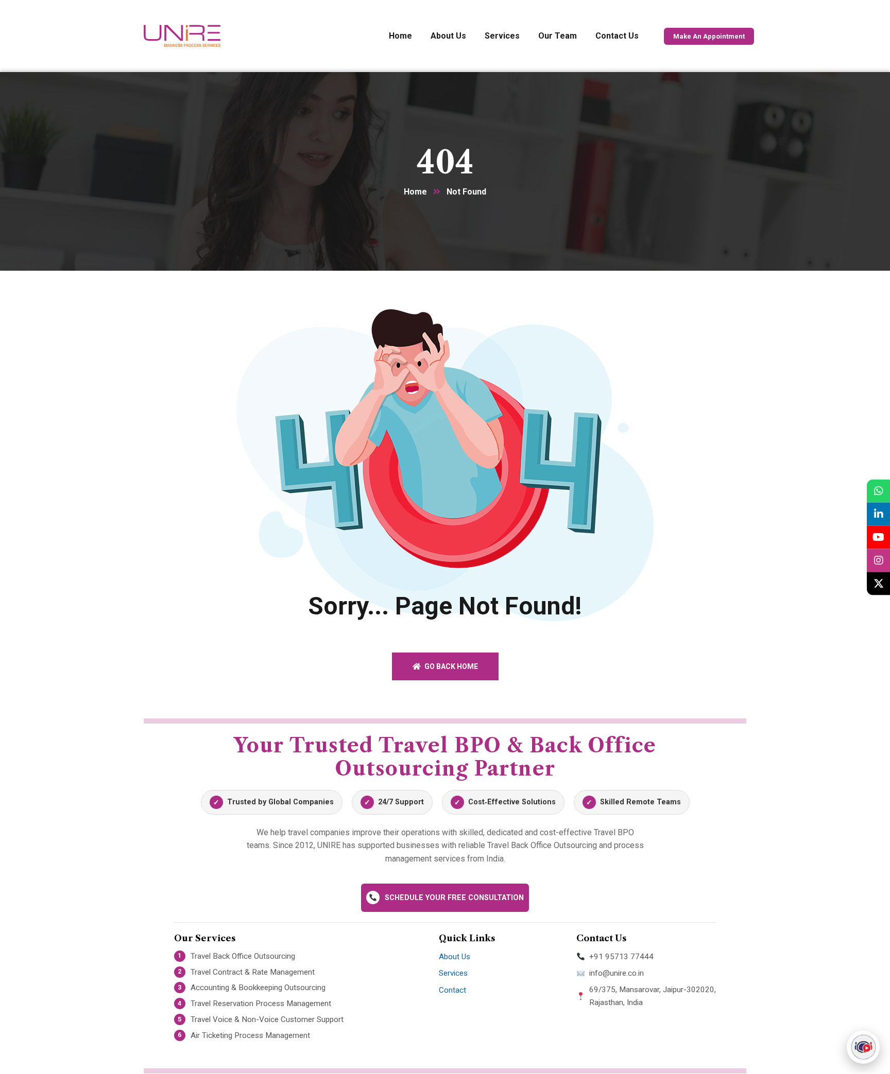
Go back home (450, 666)
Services (453, 973)
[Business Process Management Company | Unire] (182, 36)
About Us (454, 956)
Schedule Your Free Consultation (454, 897)
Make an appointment (709, 36)
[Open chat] (863, 1047)
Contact (452, 990)
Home (415, 192)
